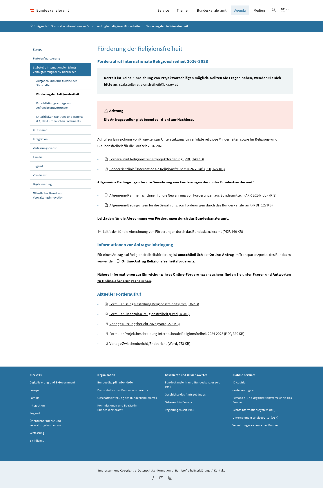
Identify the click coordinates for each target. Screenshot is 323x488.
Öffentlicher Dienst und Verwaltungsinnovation (48, 195)
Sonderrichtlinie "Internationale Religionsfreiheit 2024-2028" (167, 168)
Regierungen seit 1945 (179, 410)
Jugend (38, 166)
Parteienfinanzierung (46, 58)
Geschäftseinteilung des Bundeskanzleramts (127, 398)
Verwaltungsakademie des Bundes (255, 425)
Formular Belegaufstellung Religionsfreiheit (154, 304)
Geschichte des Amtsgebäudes (185, 394)
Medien (259, 10)
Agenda (240, 10)
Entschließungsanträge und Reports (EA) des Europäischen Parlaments (59, 119)
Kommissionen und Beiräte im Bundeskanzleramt (117, 407)
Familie (37, 157)
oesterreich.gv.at (243, 390)
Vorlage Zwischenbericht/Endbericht (150, 343)
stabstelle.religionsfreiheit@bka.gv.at (148, 84)
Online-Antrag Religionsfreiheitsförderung (158, 261)
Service (163, 10)
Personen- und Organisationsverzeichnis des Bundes (262, 400)
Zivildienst (40, 175)
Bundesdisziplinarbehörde (115, 382)
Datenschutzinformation (154, 470)
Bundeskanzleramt (212, 10)
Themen (183, 10)
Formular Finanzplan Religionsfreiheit (149, 313)
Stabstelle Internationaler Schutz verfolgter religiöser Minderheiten (96, 26)
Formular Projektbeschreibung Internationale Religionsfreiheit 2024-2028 (177, 333)
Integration (40, 139)
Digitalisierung (42, 184)
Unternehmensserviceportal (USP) (255, 417)
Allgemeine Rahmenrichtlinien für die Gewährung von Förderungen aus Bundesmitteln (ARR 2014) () (193, 195)
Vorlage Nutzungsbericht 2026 (144, 323)
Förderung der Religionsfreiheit (63, 94)
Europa (37, 49)
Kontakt (219, 470)
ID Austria (239, 382)
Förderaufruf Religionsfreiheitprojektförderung (156, 159)
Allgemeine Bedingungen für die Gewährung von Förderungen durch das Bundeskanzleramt (191, 205)
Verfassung (37, 433)
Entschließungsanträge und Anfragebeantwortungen (54, 105)
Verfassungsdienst (45, 148)
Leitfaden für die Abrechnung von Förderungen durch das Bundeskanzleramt (173, 231)
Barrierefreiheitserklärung (192, 470)
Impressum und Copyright (116, 470)
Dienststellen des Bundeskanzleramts (122, 390)
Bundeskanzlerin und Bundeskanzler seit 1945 (192, 384)
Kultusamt (40, 130)
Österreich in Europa (178, 402)
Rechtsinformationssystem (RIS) (253, 410)
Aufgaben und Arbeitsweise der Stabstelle (56, 83)
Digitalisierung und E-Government (52, 382)
